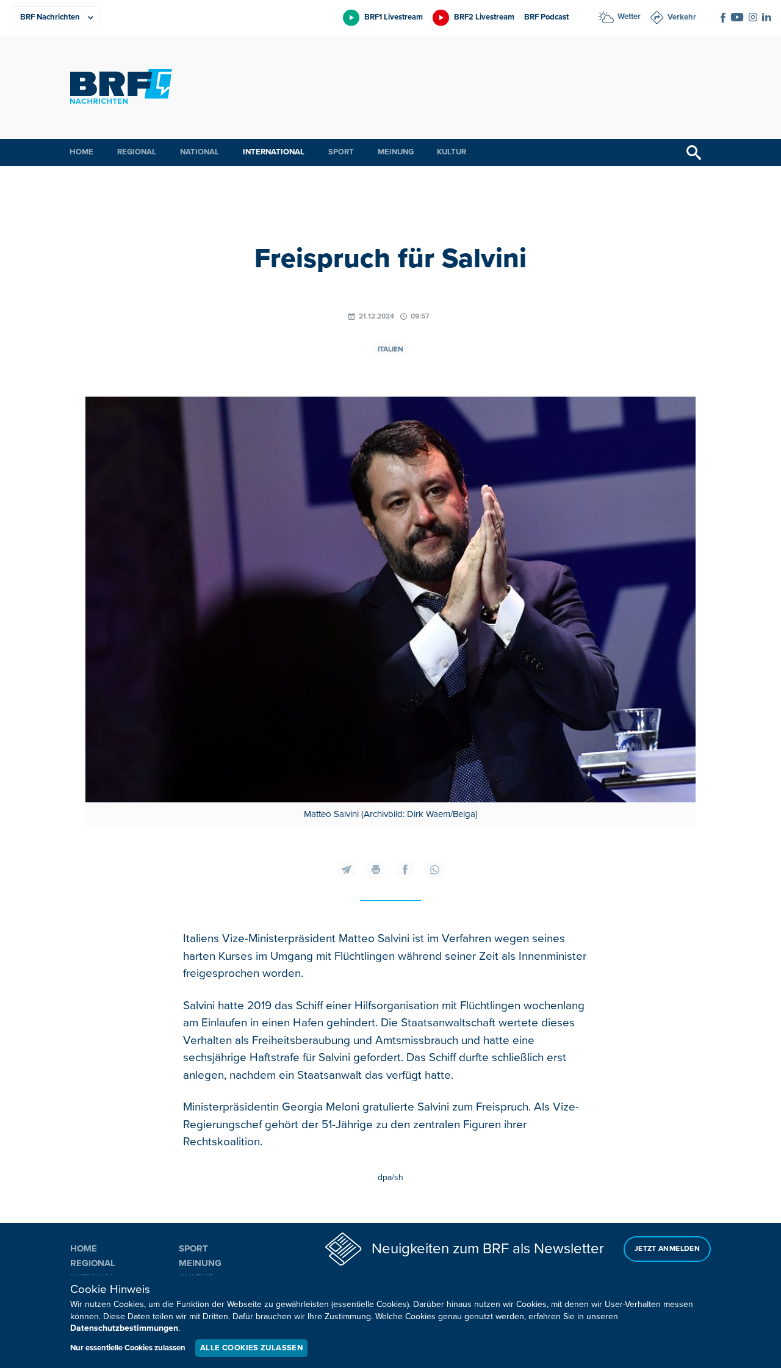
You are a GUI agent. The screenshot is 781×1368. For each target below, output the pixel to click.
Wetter (629, 16)
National (199, 152)
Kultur (451, 152)
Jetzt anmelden (667, 1248)
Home (81, 152)
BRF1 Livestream (393, 17)
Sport (341, 152)
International (273, 152)
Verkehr (682, 17)
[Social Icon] (723, 18)
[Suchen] (693, 152)
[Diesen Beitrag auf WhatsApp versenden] (434, 869)
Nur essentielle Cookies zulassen (127, 1348)
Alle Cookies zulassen (251, 1348)
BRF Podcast (546, 17)
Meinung (396, 152)
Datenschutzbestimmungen (124, 1328)
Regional (136, 152)
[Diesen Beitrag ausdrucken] (376, 869)
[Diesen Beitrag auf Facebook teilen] (405, 869)
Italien (390, 349)
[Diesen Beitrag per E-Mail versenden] (346, 869)
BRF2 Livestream (484, 17)
